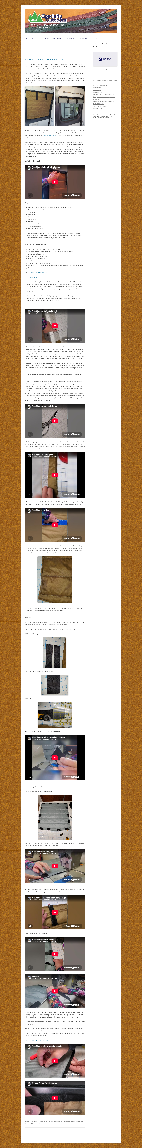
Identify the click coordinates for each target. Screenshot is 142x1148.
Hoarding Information (49, 135)
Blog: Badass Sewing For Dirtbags (52, 38)
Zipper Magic (97, 90)
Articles (34, 38)
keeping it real (58, 1121)
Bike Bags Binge (97, 87)
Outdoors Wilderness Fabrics (37, 272)
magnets (65, 1121)
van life (78, 1121)
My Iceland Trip (97, 92)
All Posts (95, 38)
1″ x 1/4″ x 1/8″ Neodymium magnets (36, 1040)
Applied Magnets (33, 277)
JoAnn (30, 275)
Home (26, 38)
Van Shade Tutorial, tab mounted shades (45, 59)
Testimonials (71, 38)
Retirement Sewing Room (100, 85)
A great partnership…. (99, 106)
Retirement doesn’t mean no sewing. (103, 94)
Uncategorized (43, 1121)
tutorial (70, 1121)
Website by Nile (71, 1140)
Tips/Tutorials (84, 38)
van (74, 1121)
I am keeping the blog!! (99, 108)
